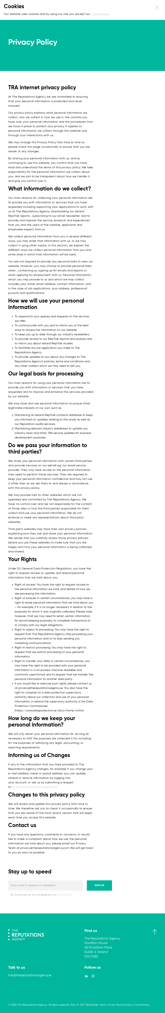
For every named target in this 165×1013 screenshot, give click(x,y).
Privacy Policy (65, 895)
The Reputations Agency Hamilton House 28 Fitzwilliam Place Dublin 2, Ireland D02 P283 (102, 947)
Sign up (99, 885)
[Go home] (26, 935)
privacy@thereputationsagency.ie (35, 787)
